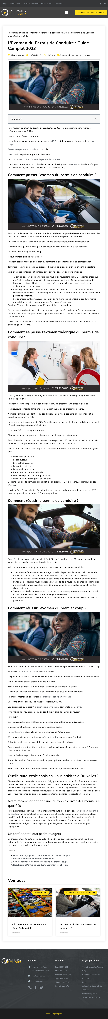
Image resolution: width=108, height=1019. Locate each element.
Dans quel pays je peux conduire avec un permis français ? (42, 855)
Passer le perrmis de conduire (22, 32)
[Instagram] (105, 3)
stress (74, 164)
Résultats (59, 3)
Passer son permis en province (23, 149)
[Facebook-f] (100, 3)
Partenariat (15, 3)
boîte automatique (51, 737)
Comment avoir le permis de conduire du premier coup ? (40, 861)
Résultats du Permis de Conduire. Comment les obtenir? (40, 864)
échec (12, 485)
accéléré (52, 141)
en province (55, 696)
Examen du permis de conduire (75, 55)
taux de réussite (29, 671)
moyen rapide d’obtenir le (38, 159)
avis (11, 154)
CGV (61, 1014)
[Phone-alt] (30, 987)
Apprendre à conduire (49, 32)
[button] (96, 119)
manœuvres (72, 321)
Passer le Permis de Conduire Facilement (33, 858)
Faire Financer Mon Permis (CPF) (37, 3)
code (10, 316)
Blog (4, 3)
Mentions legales (52, 1014)
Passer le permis (16, 732)
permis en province (46, 706)
